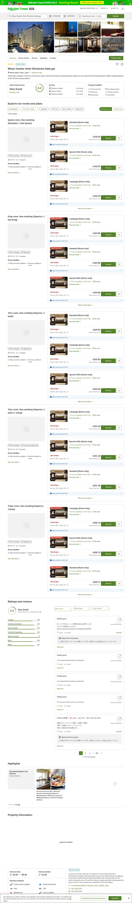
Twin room (54, 109)
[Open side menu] (122, 8)
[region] (66, 898)
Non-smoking (67, 109)
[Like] (117, 64)
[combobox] (28, 16)
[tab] (105, 109)
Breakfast (44, 109)
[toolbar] (62, 16)
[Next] (115, 784)
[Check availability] (119, 138)
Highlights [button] (43, 58)
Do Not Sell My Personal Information (94, 898)
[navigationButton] (76, 753)
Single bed (79, 109)
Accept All (115, 898)
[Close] (128, 898)
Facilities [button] (53, 58)
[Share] (122, 64)
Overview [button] (13, 58)
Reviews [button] (35, 58)
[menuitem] (89, 8)
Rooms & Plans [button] (24, 58)
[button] (18, 9)
